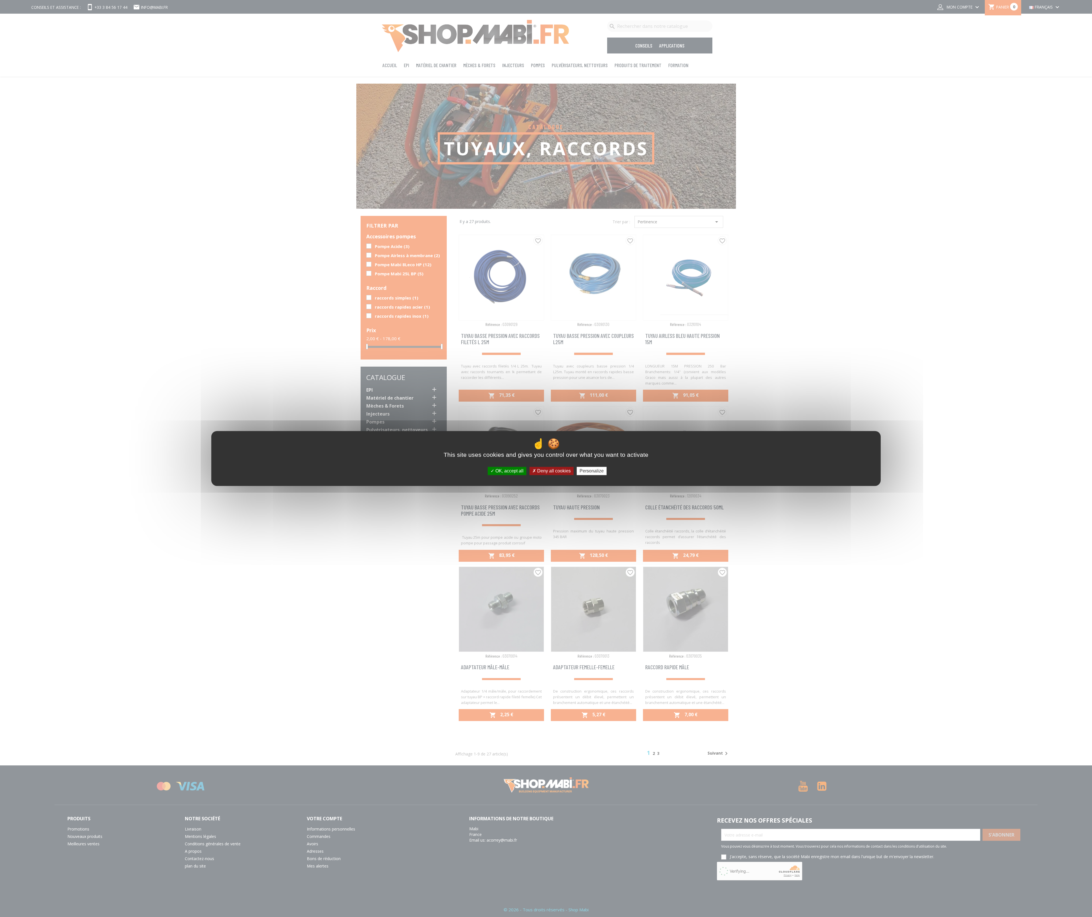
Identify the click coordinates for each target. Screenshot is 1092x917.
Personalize (592, 470)
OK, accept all (509, 470)
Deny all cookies (553, 470)
